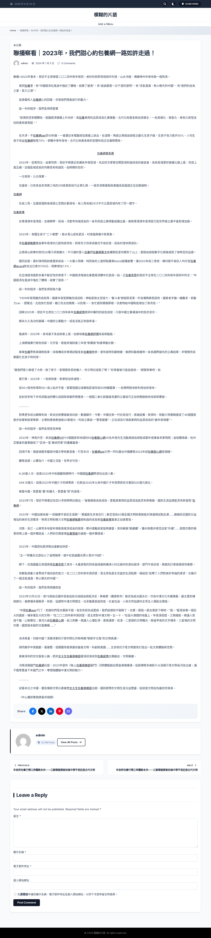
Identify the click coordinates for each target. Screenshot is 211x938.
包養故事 (19, 212)
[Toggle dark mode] (173, 3)
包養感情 (79, 312)
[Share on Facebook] (32, 711)
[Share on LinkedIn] (50, 711)
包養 (27, 85)
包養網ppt (39, 135)
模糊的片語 (105, 15)
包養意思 (131, 275)
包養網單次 (100, 252)
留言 (17, 816)
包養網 (37, 99)
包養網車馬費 (105, 153)
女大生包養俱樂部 (69, 656)
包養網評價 (92, 334)
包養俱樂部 (83, 665)
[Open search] (164, 3)
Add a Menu (105, 24)
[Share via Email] (68, 711)
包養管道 (72, 533)
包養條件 (89, 352)
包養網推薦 (29, 243)
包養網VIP (57, 437)
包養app (31, 610)
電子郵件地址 (22, 866)
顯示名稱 (19, 852)
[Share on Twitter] (41, 711)
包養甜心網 (98, 437)
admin (24, 63)
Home (13, 30)
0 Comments (68, 63)
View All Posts (69, 742)
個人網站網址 (21, 880)
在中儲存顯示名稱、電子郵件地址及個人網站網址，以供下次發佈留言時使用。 (67, 894)
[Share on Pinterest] (59, 711)
